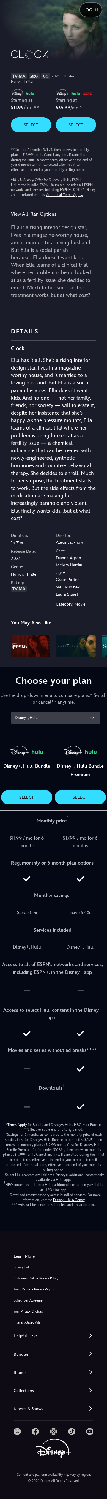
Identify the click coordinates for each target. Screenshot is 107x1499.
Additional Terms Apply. (64, 195)
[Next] (96, 645)
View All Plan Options (33, 214)
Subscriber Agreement (29, 1300)
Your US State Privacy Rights (34, 1289)
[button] (53, 1336)
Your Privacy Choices (28, 1311)
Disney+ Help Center (69, 1200)
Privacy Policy (23, 1267)
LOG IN (91, 9)
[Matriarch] (76, 646)
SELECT (31, 124)
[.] (17, 1431)
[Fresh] (31, 646)
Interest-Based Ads (27, 1323)
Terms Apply (17, 1125)
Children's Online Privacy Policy (36, 1278)
